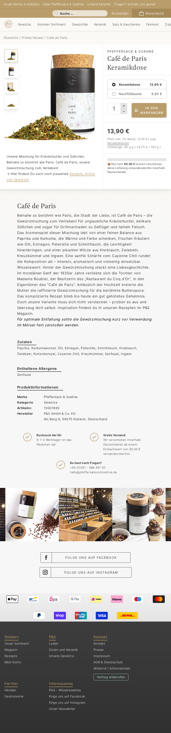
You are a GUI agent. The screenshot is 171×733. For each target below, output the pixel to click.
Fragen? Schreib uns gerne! (134, 4)
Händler (10, 690)
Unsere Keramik (99, 4)
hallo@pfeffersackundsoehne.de (93, 472)
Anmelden (119, 13)
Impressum (102, 656)
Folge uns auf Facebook (91, 557)
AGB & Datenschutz (108, 662)
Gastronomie (13, 696)
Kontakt (99, 643)
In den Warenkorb (151, 110)
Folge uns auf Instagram (91, 572)
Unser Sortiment (16, 643)
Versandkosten (118, 143)
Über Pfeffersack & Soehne (63, 4)
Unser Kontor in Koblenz (21, 4)
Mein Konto (12, 662)
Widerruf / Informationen (112, 668)
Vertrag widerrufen (111, 677)
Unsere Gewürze (61, 656)
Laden (53, 643)
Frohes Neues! (32, 38)
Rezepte (10, 656)
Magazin (10, 650)
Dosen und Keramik (63, 650)
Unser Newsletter (62, 709)
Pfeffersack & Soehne (61, 397)
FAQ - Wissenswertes (65, 690)
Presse (99, 650)
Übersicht (11, 38)
